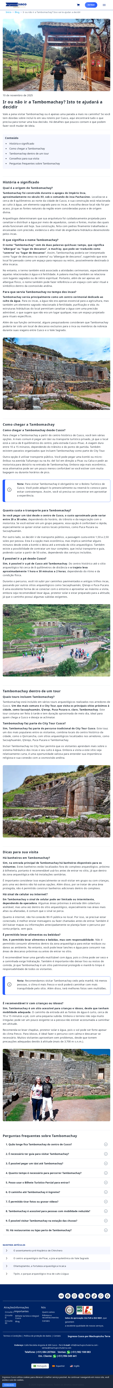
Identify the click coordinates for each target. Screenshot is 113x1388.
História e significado (21, 143)
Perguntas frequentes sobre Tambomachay (34, 163)
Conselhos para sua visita (24, 158)
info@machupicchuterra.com (84, 1345)
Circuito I (9, 1312)
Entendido (9, 1385)
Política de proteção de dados (37, 1335)
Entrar (91, 5)
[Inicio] (16, 5)
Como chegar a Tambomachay (27, 148)
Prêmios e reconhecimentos (50, 1316)
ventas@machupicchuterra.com (56, 1348)
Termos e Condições (12, 1335)
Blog (17, 1321)
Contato (46, 1321)
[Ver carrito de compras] (78, 5)
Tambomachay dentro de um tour (29, 153)
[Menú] (104, 5)
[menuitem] (40, 1366)
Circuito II (9, 1316)
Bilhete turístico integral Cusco (27, 1317)
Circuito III (9, 1322)
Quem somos (48, 1312)
